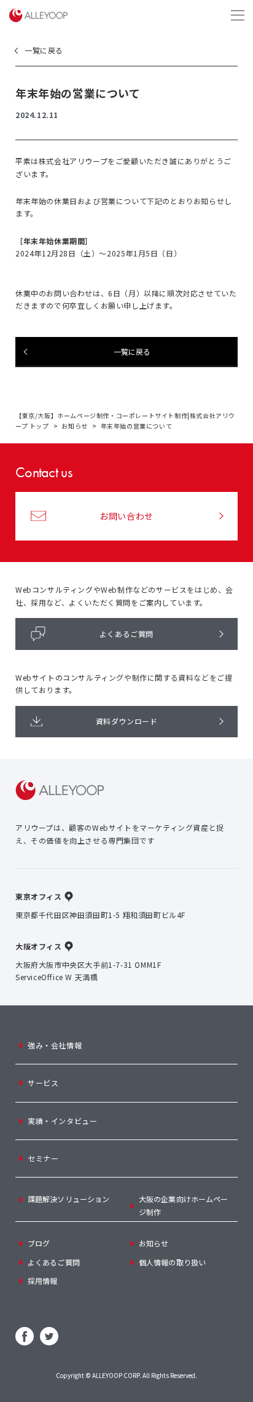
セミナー (43, 1158)
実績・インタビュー (62, 1120)
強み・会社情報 (55, 1045)
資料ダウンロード (127, 721)
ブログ (39, 1243)
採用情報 (42, 1280)
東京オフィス (38, 896)
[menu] (237, 15)
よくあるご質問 (126, 633)
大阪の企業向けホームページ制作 (183, 1205)
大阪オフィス (38, 946)
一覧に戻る (44, 50)
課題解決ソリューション (68, 1199)
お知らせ (74, 425)
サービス (43, 1082)
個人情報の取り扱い (172, 1262)
